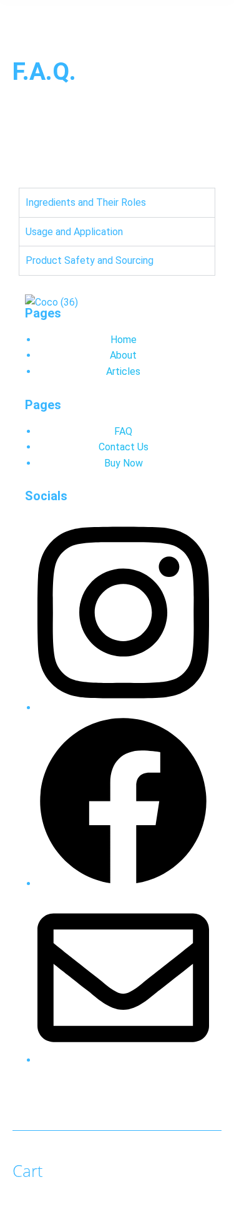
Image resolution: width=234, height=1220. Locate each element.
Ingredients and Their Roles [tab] (86, 202)
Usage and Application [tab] (74, 232)
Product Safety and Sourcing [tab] (90, 260)
